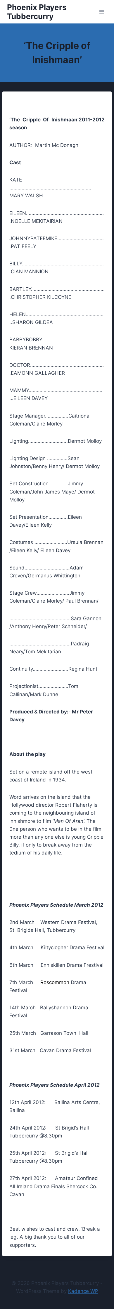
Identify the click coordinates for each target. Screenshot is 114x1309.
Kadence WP (83, 1291)
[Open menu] (101, 11)
